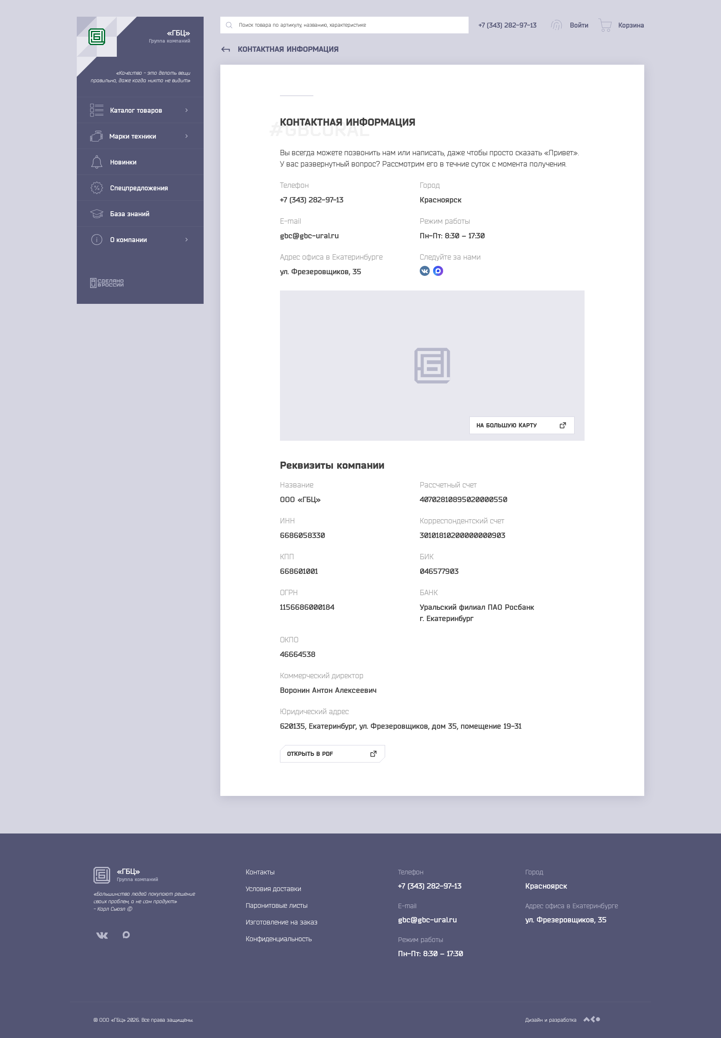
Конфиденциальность (279, 938)
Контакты (260, 872)
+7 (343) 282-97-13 (311, 199)
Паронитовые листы (277, 905)
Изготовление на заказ (282, 922)
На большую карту (506, 425)
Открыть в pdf (310, 753)
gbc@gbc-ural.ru (309, 235)
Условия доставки (273, 888)
